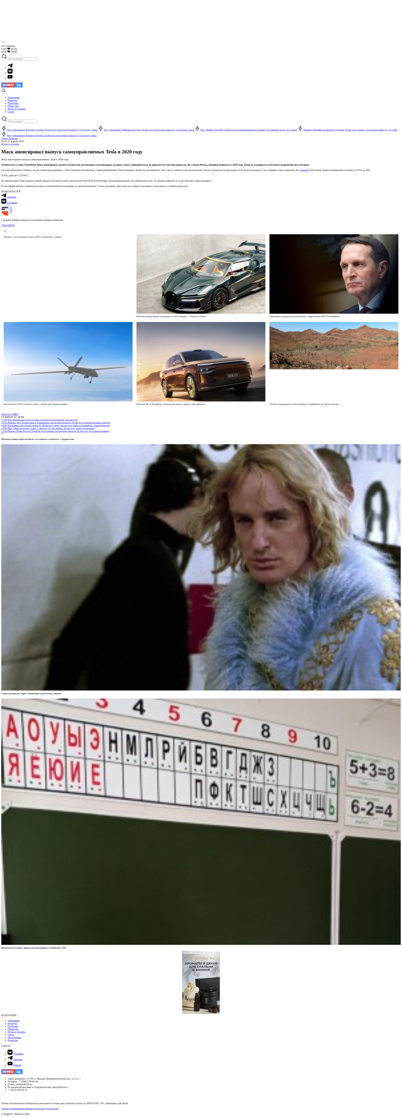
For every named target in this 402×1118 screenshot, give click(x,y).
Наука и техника (10, 144)
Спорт (11, 1034)
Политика (13, 1026)
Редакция (13, 1040)
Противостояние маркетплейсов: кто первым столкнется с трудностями (37, 439)
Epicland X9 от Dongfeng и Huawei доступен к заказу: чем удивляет (170, 404)
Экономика (14, 1020)
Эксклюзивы (14, 1037)
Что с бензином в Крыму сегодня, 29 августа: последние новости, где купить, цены (51, 135)
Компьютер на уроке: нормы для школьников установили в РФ (33, 948)
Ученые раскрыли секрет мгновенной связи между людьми (31, 693)
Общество (13, 1029)
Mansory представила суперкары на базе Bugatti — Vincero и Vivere (171, 316)
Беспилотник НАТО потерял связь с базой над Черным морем (36, 404)
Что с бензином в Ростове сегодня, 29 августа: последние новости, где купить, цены (52, 130)
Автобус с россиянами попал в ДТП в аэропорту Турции (32, 237)
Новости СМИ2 (9, 414)
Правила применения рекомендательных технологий (29, 1108)
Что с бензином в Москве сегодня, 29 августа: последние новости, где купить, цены (149, 130)
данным (304, 170)
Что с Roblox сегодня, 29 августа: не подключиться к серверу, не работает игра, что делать (249, 130)
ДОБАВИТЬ (8, 225)
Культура (12, 1023)
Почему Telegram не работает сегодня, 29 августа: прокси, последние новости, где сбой (350, 130)
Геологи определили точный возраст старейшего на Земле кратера (304, 404)
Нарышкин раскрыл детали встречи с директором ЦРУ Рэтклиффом (304, 316)
